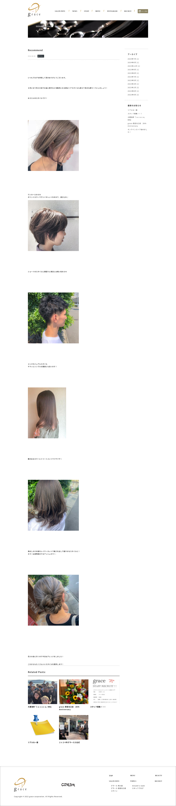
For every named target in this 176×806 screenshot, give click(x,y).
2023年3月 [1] (133, 84)
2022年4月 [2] (133, 94)
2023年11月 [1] (134, 66)
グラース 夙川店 (62, 15)
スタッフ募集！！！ (135, 113)
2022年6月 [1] (133, 91)
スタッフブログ (138, 788)
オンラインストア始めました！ (137, 131)
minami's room (138, 785)
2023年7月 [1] (133, 77)
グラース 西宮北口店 (64, 19)
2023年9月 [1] (133, 69)
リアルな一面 (133, 110)
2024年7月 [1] (133, 59)
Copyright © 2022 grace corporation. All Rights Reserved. (38, 796)
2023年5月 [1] (133, 80)
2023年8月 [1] (133, 73)
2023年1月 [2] (133, 87)
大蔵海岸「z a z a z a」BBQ (137, 118)
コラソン (59, 23)
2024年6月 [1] (133, 62)
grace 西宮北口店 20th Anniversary (137, 125)
